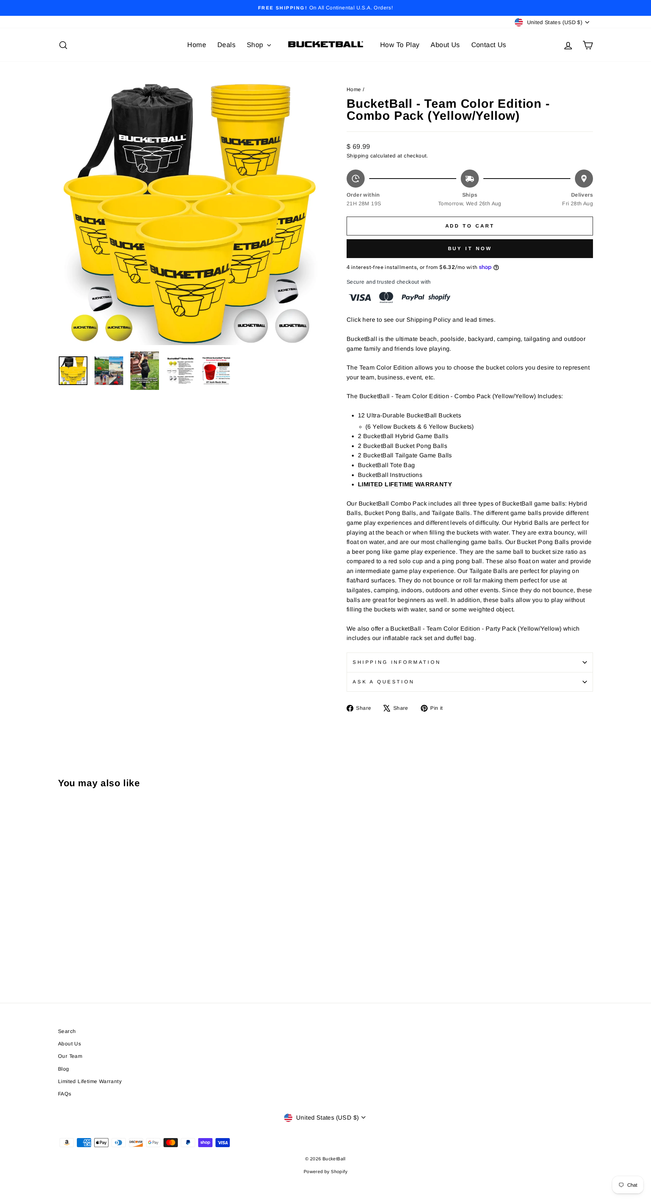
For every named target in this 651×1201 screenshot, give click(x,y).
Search (67, 1031)
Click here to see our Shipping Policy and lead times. (421, 319)
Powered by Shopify (325, 1171)
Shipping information (397, 662)
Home (196, 45)
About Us (445, 45)
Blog (63, 1069)
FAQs (65, 1094)
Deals (226, 45)
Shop (256, 45)
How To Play (399, 45)
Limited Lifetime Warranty (90, 1081)
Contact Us (488, 45)
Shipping (357, 156)
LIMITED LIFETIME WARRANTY (405, 484)
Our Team (70, 1056)
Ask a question (383, 682)
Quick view (121, 925)
